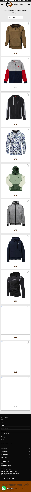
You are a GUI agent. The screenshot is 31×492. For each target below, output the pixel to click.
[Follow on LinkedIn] (11, 478)
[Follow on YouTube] (13, 478)
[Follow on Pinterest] (9, 478)
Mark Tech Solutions (19, 490)
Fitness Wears (4, 454)
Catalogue (3, 431)
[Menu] (2, 4)
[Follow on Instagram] (4, 478)
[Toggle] (29, 448)
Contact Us (4, 439)
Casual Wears (4, 451)
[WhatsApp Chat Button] (4, 488)
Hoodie (15, 53)
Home (6, 10)
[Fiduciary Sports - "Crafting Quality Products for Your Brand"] (15, 4)
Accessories (4, 448)
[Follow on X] (7, 478)
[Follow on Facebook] (2, 478)
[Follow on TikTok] (5, 478)
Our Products (4, 428)
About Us (3, 425)
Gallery (3, 436)
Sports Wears (4, 457)
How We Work (5, 434)
